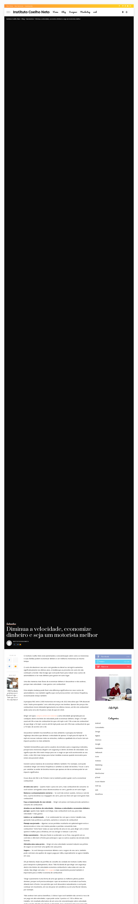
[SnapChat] (128, 6)
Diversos (98, 740)
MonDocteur (99, 773)
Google (97, 744)
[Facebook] (119, 6)
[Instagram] (125, 6)
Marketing (98, 765)
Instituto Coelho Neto (31, 12)
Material (98, 769)
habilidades (99, 748)
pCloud (97, 777)
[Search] (130, 12)
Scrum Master (100, 782)
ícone (97, 756)
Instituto (98, 761)
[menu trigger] (9, 12)
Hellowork (98, 752)
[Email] (20, 644)
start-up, (98, 786)
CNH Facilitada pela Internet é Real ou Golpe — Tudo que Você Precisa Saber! (12, 695)
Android (98, 723)
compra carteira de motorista (46, 716)
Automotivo (11, 624)
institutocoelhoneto (21, 641)
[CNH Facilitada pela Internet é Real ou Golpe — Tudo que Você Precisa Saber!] (12, 683)
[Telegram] (18, 644)
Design (97, 732)
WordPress (99, 794)
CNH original (49, 870)
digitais (97, 736)
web (96, 790)
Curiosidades (99, 727)
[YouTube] (130, 6)
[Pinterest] (123, 6)
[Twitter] (121, 6)
